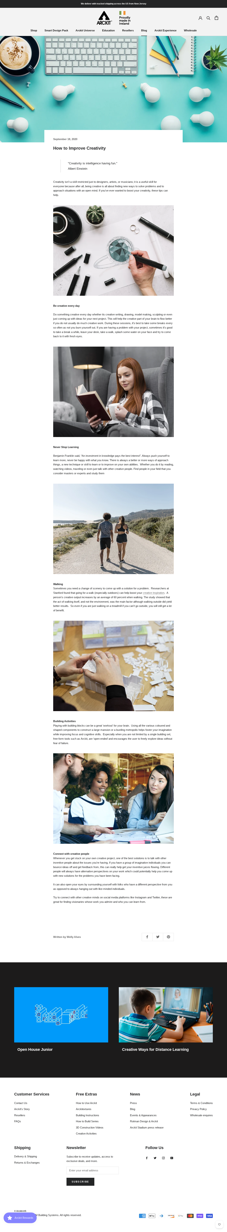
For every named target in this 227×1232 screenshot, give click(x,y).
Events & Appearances (143, 1115)
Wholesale (190, 30)
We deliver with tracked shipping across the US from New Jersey (113, 3)
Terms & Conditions (201, 1103)
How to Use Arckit (86, 1103)
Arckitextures (83, 1109)
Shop (34, 30)
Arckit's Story (22, 1109)
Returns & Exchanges (27, 1162)
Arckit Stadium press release (147, 1127)
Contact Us (20, 1103)
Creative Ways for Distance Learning (155, 1049)
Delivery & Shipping (25, 1156)
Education (108, 30)
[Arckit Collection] (113, 666)
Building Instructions (87, 1115)
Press (133, 1103)
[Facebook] (146, 1158)
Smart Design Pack (56, 30)
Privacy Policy (198, 1109)
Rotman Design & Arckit (144, 1121)
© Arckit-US (20, 1211)
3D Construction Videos (89, 1127)
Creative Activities (86, 1133)
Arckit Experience (165, 30)
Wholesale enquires (201, 1115)
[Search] (208, 18)
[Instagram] (163, 1158)
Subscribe (80, 1181)
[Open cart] (216, 18)
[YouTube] (171, 1158)
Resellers (128, 30)
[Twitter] (155, 1158)
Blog (144, 30)
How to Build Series (87, 1121)
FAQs (17, 1121)
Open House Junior (35, 1049)
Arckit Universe (85, 30)
